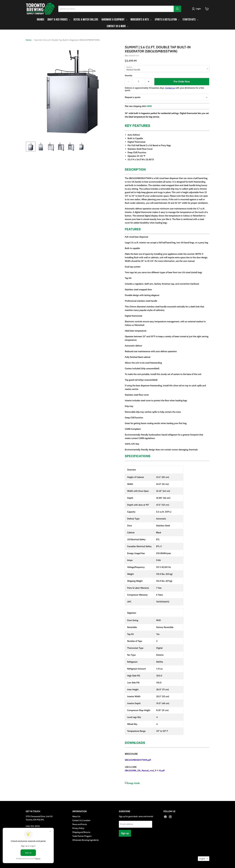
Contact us (170, 88)
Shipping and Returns (81, 832)
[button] (197, 8)
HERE (149, 106)
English (202, 858)
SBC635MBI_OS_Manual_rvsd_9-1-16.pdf (145, 770)
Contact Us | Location (81, 820)
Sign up (125, 833)
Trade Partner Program (82, 836)
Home (28, 40)
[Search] (177, 9)
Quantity (128, 75)
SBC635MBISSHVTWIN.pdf (138, 760)
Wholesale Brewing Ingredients (85, 840)
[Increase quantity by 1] (148, 81)
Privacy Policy (78, 828)
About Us (76, 816)
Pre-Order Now (182, 81)
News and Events (79, 824)
